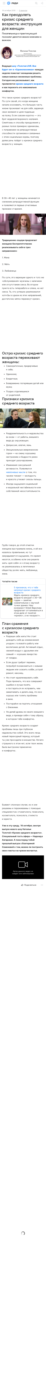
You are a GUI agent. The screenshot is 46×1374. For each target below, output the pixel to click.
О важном (23, 10)
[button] (23, 53)
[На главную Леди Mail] (14, 3)
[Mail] (8, 3)
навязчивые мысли (15, 472)
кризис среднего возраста (29, 84)
